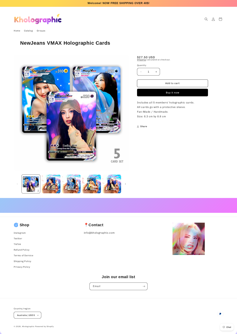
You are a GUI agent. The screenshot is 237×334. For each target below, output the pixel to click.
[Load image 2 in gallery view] (51, 184)
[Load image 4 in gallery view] (91, 184)
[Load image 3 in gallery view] (71, 184)
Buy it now (172, 92)
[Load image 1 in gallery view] (31, 184)
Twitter (18, 238)
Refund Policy (22, 249)
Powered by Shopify (44, 326)
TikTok (17, 244)
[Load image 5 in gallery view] (112, 184)
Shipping (141, 60)
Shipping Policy (22, 261)
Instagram (20, 233)
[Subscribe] (143, 286)
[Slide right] (125, 183)
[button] (206, 19)
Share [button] (143, 126)
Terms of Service (23, 255)
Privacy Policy (22, 267)
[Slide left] (17, 183)
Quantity (141, 65)
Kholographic (28, 326)
